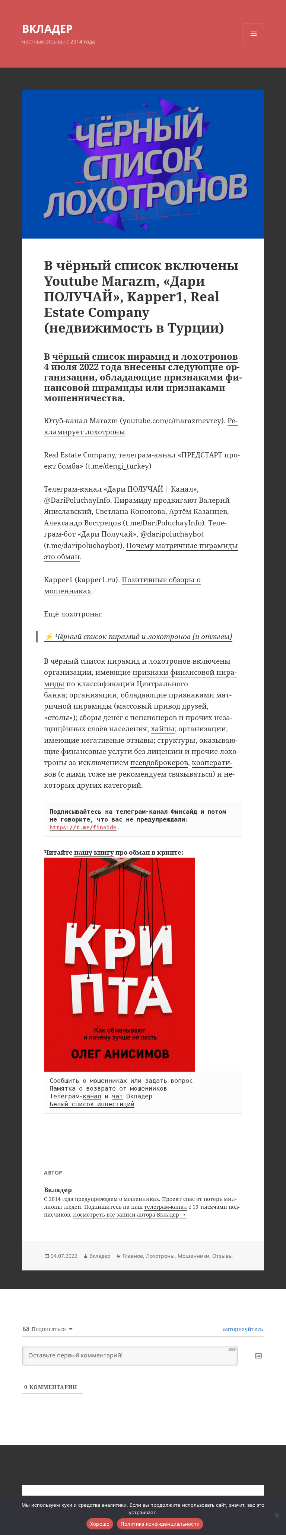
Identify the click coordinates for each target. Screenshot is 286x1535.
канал (92, 1096)
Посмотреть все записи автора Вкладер (127, 1214)
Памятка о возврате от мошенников (108, 1088)
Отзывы (222, 1255)
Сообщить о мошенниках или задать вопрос (121, 1080)
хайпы (163, 729)
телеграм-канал (165, 1206)
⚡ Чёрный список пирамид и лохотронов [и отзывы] (138, 636)
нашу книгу (94, 852)
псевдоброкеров (159, 762)
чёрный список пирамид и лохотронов (145, 356)
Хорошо (100, 1524)
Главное (133, 1255)
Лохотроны (160, 1255)
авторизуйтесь (242, 1328)
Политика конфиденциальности (160, 1524)
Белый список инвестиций (92, 1104)
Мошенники (193, 1255)
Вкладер (100, 1255)
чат (117, 1096)
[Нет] (276, 1515)
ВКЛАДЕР (47, 28)
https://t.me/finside (83, 827)
